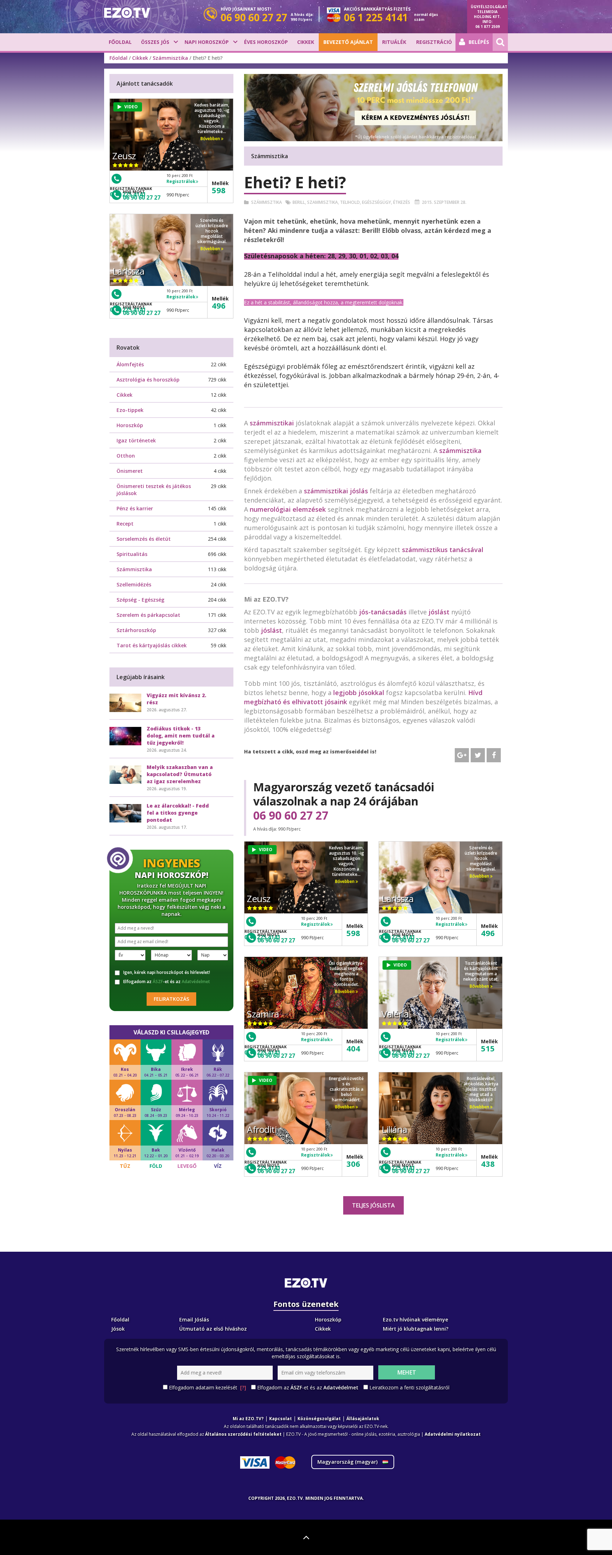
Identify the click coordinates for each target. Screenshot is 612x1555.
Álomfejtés (130, 364)
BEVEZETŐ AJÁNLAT (348, 42)
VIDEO (265, 850)
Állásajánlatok (362, 1419)
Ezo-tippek (130, 410)
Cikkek (305, 42)
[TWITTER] (478, 755)
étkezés (401, 202)
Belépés (479, 42)
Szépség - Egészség (140, 599)
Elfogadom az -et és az (166, 982)
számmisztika (460, 450)
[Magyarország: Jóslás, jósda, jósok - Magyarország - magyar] (127, 12)
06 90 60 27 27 (290, 815)
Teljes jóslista (373, 1205)
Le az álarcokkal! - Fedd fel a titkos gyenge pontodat (178, 812)
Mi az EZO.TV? (248, 1419)
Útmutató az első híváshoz (213, 1328)
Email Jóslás (194, 1319)
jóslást (439, 612)
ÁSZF (158, 982)
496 (488, 933)
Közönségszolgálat (319, 1419)
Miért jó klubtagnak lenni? (415, 1328)
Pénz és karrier (135, 508)
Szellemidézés (134, 584)
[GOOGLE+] (462, 755)
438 (488, 1163)
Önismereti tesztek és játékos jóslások (154, 490)
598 (353, 933)
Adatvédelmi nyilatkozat (453, 1434)
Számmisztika (170, 57)
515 (488, 1048)
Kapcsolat (280, 1419)
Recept (125, 523)
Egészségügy (376, 202)
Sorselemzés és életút (144, 538)
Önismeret (130, 470)
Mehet (406, 1372)
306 (353, 1163)
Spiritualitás (132, 554)
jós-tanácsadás (383, 612)
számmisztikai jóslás (336, 491)
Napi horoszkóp (207, 42)
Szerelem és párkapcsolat (148, 615)
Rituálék (394, 42)
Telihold (350, 202)
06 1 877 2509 (487, 26)
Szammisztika (322, 202)
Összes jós (155, 42)
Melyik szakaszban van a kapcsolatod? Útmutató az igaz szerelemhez (180, 774)
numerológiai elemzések (288, 509)
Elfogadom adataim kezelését (207, 1387)
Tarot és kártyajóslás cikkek (152, 645)
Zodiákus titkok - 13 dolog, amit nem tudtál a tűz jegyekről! (181, 735)
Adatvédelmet (196, 982)
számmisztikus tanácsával (442, 549)
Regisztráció (434, 42)
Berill (299, 202)
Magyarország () (348, 1461)
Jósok (118, 1328)
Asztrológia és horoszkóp (148, 379)
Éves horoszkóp (266, 42)
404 (353, 1048)
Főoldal (120, 42)
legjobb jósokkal (358, 692)
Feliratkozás (171, 998)
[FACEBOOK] (494, 755)
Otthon (126, 455)
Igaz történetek (136, 440)
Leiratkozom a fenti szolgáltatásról (409, 1387)
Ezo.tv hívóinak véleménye (415, 1319)
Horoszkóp (130, 425)
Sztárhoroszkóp (136, 630)
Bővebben (345, 881)
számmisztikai (272, 423)
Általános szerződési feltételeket (243, 1434)
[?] (243, 1387)
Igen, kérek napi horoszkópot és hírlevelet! (166, 972)
